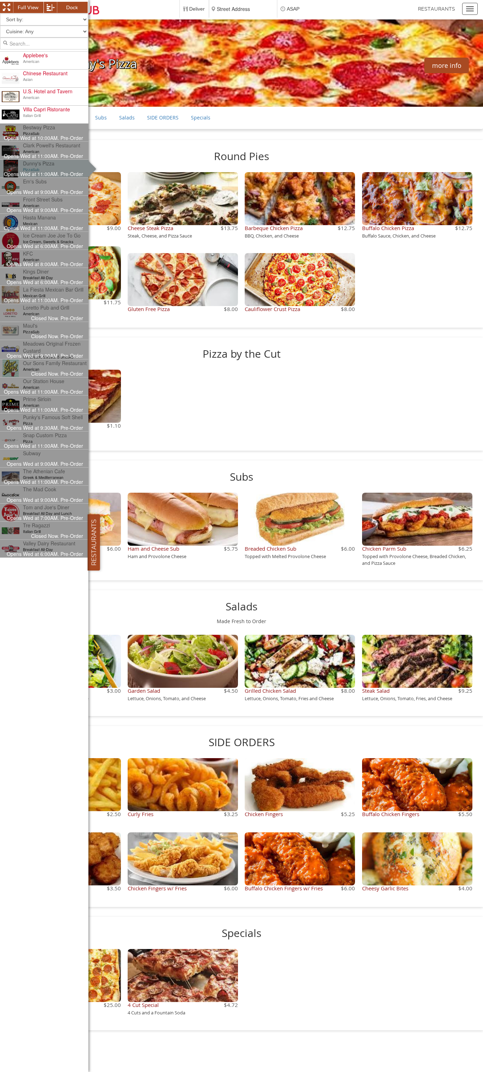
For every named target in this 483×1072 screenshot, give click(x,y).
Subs (101, 117)
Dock (72, 7)
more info (446, 65)
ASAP (293, 9)
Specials (200, 117)
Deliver (197, 9)
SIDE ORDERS (163, 117)
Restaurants (436, 9)
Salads (127, 117)
